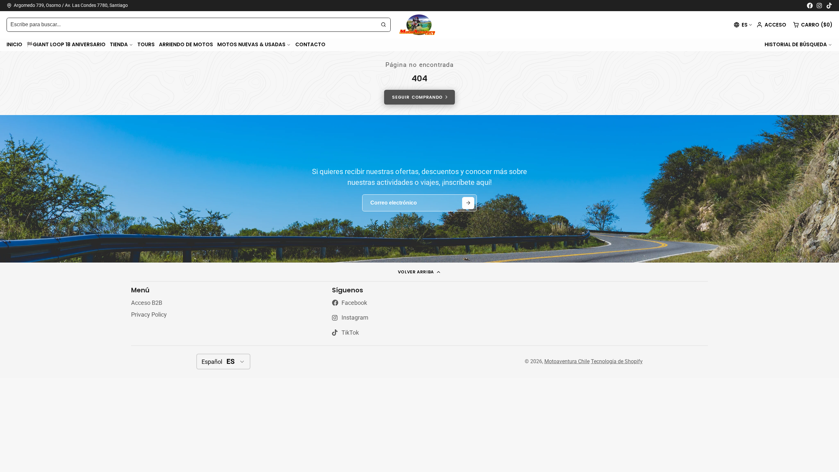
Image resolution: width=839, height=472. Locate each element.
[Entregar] (468, 203)
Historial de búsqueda (796, 44)
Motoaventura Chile (567, 361)
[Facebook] (810, 6)
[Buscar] (383, 25)
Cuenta (771, 25)
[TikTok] (829, 6)
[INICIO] (419, 24)
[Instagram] (820, 6)
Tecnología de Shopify (617, 361)
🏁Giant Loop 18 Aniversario (66, 44)
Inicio (14, 44)
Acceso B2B (146, 303)
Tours (146, 44)
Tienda (119, 44)
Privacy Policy (149, 314)
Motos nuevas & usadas (251, 44)
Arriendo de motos (186, 44)
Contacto (310, 44)
